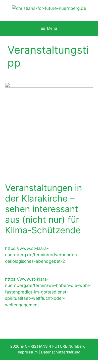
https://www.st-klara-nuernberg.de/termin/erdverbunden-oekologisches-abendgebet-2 (42, 255)
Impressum (28, 352)
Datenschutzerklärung (60, 352)
